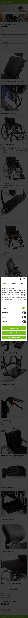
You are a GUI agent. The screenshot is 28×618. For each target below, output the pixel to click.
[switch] (24, 312)
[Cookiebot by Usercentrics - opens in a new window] (20, 279)
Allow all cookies (14, 328)
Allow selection (14, 332)
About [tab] (23, 283)
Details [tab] (14, 283)
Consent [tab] (5, 283)
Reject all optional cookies (14, 337)
